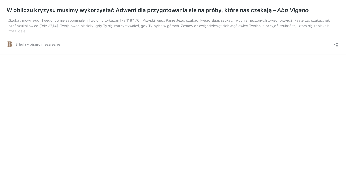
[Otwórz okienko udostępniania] (335, 43)
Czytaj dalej (16, 31)
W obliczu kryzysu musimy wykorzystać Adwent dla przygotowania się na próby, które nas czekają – (158, 10)
